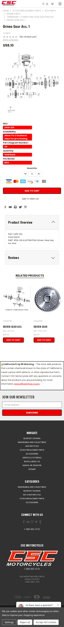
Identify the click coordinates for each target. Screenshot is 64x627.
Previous (3, 301)
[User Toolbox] (47, 3)
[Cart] (52, 3)
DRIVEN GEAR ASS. (12, 326)
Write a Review (10, 39)
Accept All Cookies (46, 622)
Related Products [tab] (30, 276)
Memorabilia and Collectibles (32, 442)
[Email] (10, 207)
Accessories (32, 454)
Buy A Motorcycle (32, 494)
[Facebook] (5, 207)
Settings (9, 622)
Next (61, 301)
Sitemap (32, 469)
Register (37, 465)
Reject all (25, 622)
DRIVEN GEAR (40, 326)
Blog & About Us (32, 461)
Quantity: (32, 168)
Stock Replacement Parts (32, 450)
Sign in (26, 465)
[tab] (32, 222)
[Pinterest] (25, 207)
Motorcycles (32, 446)
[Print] (15, 207)
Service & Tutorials (32, 457)
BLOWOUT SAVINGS (32, 438)
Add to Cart (13, 340)
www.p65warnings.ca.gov (27, 383)
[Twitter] (20, 207)
